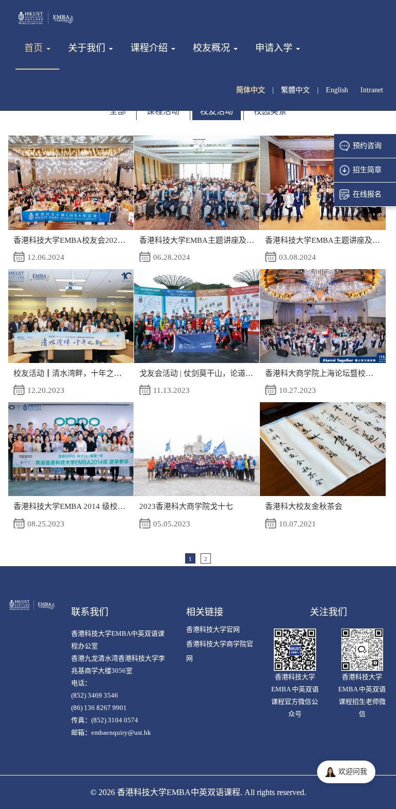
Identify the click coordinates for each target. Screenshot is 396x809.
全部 (117, 111)
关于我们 (88, 48)
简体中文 (251, 90)
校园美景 (270, 111)
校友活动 (216, 111)
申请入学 (275, 48)
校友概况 (213, 48)
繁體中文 (296, 90)
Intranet (371, 90)
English (338, 90)
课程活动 (162, 111)
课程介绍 (150, 48)
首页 (34, 48)
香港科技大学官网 (213, 629)
